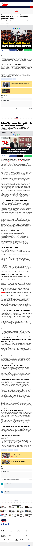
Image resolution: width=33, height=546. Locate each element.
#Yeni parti (16, 449)
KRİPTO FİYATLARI (3, 535)
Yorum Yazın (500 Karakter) (5, 100)
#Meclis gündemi (4, 78)
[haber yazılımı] (30, 545)
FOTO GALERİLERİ (3, 529)
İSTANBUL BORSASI (3, 531)
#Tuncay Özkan (4, 449)
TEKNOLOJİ (10, 531)
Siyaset (8, 121)
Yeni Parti (20, 160)
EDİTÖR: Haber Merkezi (12, 157)
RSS (8, 542)
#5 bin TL (10, 78)
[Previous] (30, 7)
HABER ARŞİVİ (18, 531)
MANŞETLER (2, 530)
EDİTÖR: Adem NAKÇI (11, 52)
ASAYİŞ (26, 531)
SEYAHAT (10, 535)
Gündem (8, 14)
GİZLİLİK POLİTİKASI (19, 529)
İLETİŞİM (18, 530)
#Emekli (14, 78)
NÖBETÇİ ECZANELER (3, 536)
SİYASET (26, 530)
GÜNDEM (26, 529)
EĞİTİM (9, 530)
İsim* (2, 97)
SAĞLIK (26, 535)
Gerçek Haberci (4, 14)
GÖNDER (30, 108)
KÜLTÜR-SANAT (11, 529)
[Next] (32, 7)
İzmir (14, 132)
